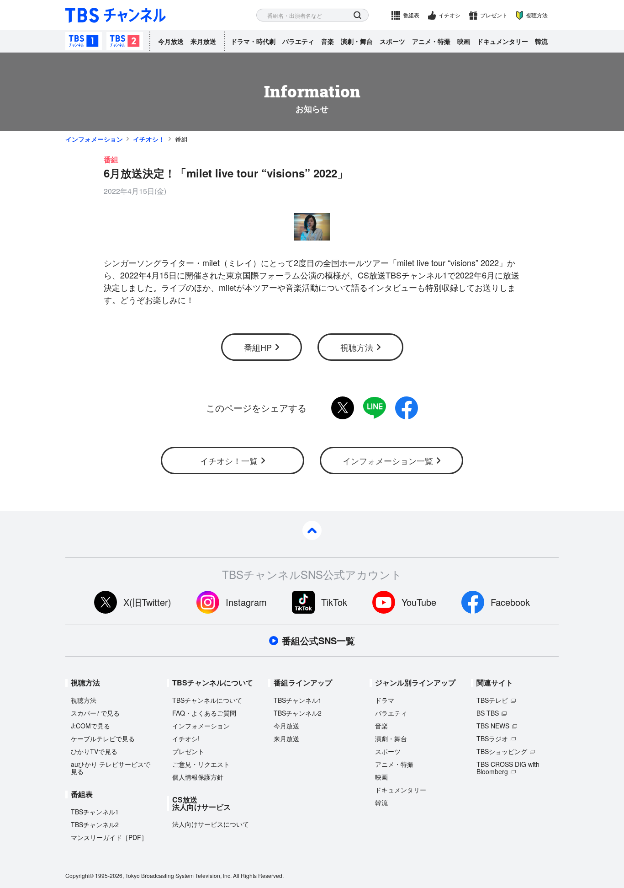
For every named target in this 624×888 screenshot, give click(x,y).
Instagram (246, 602)
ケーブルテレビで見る (103, 738)
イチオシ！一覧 (229, 460)
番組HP (258, 347)
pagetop (312, 530)
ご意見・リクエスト (201, 764)
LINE (374, 407)
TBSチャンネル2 (124, 41)
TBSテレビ (492, 700)
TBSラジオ (492, 738)
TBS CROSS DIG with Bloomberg (507, 768)
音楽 (327, 41)
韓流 (541, 41)
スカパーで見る (95, 712)
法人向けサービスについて (210, 824)
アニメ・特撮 (431, 41)
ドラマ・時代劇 (253, 41)
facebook (406, 407)
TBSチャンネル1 (83, 41)
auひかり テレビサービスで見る (110, 768)
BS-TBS (487, 712)
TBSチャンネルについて (207, 700)
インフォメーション (94, 139)
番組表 (411, 15)
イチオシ (449, 15)
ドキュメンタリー (502, 41)
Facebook (510, 602)
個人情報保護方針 (197, 776)
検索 (357, 15)
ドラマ (384, 700)
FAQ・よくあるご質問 (204, 712)
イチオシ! (186, 738)
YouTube (419, 602)
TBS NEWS (492, 725)
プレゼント (494, 15)
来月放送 (203, 41)
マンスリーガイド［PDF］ (109, 837)
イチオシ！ (149, 139)
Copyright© (79, 875)
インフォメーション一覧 (388, 460)
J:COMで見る (90, 725)
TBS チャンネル (115, 15)
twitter (342, 407)
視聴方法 (537, 15)
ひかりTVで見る (94, 751)
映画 (463, 41)
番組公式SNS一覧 (318, 640)
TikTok (334, 602)
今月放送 (171, 41)
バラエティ (298, 41)
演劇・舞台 (357, 41)
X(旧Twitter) (147, 602)
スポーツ (392, 41)
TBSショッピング (501, 751)
